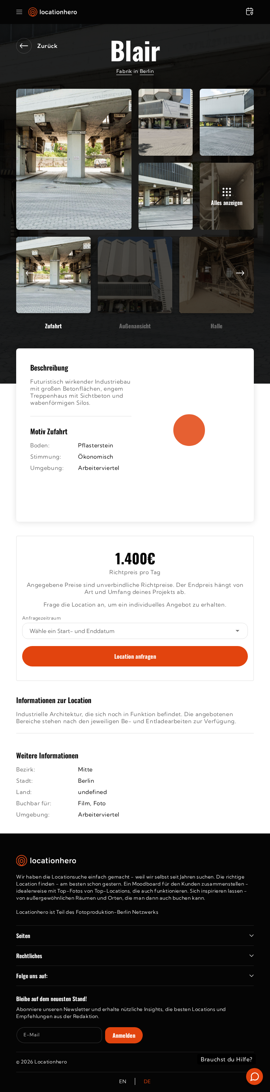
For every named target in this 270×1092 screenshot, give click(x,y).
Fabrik (124, 71)
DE (147, 1081)
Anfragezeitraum (41, 618)
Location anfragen (135, 656)
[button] (19, 12)
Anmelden (123, 1035)
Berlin (147, 71)
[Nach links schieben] (30, 273)
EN (122, 1081)
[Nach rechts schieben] (240, 273)
